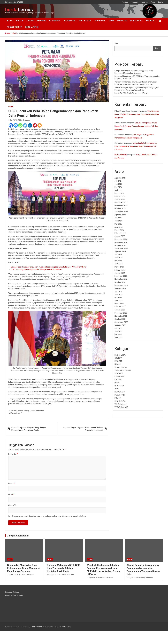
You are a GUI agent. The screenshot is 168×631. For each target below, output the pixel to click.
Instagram (144, 2)
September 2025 (121, 212)
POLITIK (19, 21)
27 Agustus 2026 (13, 575)
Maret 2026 (119, 193)
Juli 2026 (118, 181)
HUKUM (30, 21)
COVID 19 (118, 358)
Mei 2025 (118, 224)
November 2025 (121, 205)
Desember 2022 (121, 313)
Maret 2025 (119, 230)
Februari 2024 (120, 270)
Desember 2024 (121, 239)
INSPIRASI (121, 21)
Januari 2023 (120, 310)
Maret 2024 (119, 267)
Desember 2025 (121, 202)
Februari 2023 (120, 307)
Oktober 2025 (120, 208)
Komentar (13, 454)
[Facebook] (11, 125)
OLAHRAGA (100, 21)
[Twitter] (25, 125)
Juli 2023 (118, 291)
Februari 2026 (120, 196)
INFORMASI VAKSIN (123, 370)
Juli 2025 (118, 218)
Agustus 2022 (120, 325)
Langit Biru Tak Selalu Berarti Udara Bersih (131, 93)
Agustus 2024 (120, 251)
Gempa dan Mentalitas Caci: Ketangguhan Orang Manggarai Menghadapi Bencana (23, 568)
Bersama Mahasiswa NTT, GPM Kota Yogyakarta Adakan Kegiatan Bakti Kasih (63, 568)
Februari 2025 (120, 233)
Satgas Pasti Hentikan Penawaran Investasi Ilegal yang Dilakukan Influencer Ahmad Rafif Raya (48, 267)
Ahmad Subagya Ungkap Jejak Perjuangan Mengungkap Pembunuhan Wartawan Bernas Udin (143, 570)
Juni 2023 (118, 294)
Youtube (125, 2)
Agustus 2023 (120, 288)
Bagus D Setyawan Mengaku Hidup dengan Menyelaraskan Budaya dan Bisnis (28, 428)
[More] (39, 125)
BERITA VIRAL (136, 21)
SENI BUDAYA (85, 21)
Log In (160, 2)
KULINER (150, 21)
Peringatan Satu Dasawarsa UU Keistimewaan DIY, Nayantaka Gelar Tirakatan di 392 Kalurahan (136, 146)
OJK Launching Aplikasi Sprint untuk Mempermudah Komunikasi (36, 269)
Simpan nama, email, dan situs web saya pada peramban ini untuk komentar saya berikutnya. (49, 516)
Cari (116, 43)
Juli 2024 (118, 255)
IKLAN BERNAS (121, 367)
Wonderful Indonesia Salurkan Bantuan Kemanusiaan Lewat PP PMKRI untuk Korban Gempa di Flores (104, 570)
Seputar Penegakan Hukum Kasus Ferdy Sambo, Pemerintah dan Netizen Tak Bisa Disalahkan (136, 126)
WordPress (66, 626)
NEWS (10, 21)
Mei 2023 (118, 297)
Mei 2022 (118, 334)
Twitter (153, 2)
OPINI (111, 21)
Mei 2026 (118, 187)
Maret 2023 (119, 304)
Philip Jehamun (24, 120)
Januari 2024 (120, 273)
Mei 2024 (118, 261)
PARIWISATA (55, 21)
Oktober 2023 (120, 282)
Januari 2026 (120, 199)
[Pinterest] (35, 125)
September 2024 (121, 248)
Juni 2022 (118, 331)
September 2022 (121, 322)
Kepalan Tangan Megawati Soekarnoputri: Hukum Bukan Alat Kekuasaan (83, 428)
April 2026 (118, 190)
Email (11, 494)
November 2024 (121, 242)
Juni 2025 (118, 221)
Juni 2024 (118, 258)
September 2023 (121, 285)
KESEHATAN (30, 27)
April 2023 (118, 301)
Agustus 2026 (120, 178)
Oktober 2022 (120, 319)
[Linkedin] (30, 125)
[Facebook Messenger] (15, 125)
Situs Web (12, 505)
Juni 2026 (118, 184)
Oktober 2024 (120, 245)
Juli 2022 (118, 328)
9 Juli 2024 (12, 120)
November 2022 (121, 316)
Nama (11, 483)
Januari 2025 (120, 236)
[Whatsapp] (20, 125)
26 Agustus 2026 (133, 577)
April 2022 (118, 337)
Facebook (134, 2)
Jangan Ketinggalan (18, 535)
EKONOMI (41, 21)
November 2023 (121, 279)
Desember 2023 (121, 276)
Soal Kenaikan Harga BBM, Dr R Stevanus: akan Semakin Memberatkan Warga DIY (137, 114)
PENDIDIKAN (69, 21)
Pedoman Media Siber (14, 595)
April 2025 (118, 227)
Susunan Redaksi (12, 592)
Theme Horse (36, 626)
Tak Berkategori (121, 404)
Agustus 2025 (120, 215)
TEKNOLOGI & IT (14, 27)
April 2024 (118, 264)
